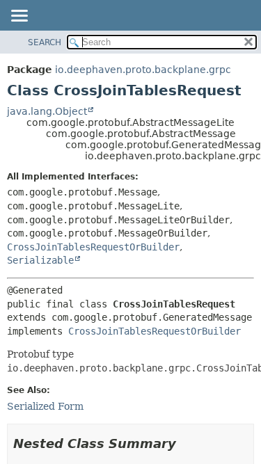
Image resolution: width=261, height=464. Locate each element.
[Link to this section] (185, 443)
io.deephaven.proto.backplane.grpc (143, 69)
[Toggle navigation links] (19, 16)
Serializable (40, 260)
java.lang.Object (47, 111)
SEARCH (44, 42)
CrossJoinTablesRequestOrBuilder (93, 247)
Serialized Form (45, 406)
